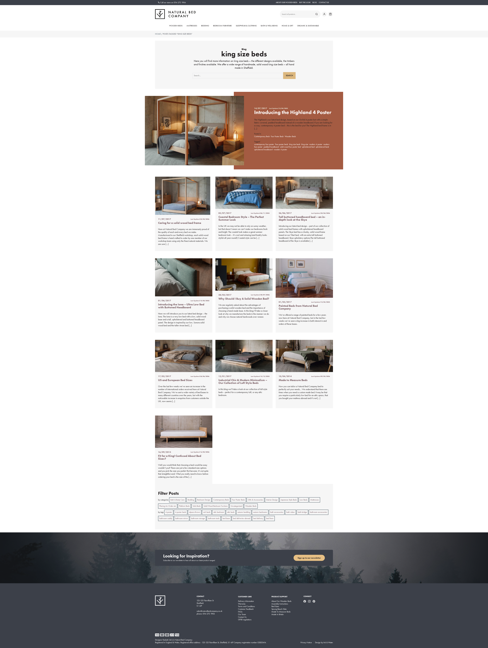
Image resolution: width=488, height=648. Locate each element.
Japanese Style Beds (289, 499)
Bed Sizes (275, 606)
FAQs (240, 611)
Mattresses (192, 25)
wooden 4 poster (280, 149)
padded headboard (271, 146)
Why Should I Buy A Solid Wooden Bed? (243, 299)
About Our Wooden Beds (286, 2)
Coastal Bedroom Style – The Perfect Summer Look (241, 218)
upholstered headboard (263, 149)
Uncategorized (236, 506)
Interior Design (272, 499)
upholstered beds (322, 146)
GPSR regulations (244, 619)
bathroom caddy (165, 518)
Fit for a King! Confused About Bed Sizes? (179, 457)
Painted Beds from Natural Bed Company (298, 307)
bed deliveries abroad (241, 518)
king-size (304, 144)
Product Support (279, 596)
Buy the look (304, 2)
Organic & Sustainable (308, 25)
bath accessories (276, 512)
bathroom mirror (181, 518)
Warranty (241, 604)
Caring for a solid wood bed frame (179, 223)
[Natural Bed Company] (175, 14)
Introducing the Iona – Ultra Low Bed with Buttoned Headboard (181, 306)
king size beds (294, 144)
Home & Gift (287, 25)
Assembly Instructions (279, 604)
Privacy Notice (306, 642)
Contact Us (324, 2)
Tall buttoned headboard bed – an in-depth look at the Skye (302, 218)
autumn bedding (244, 512)
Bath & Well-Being (269, 25)
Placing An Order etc (167, 506)
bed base (226, 518)
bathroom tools (213, 518)
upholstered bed (308, 146)
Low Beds (303, 499)
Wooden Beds (175, 25)
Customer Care (245, 596)
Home (158, 34)
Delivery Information (246, 601)
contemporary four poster (264, 144)
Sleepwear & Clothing (246, 25)
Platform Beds (184, 506)
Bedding (205, 25)
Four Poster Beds (277, 136)
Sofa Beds (197, 506)
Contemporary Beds (262, 136)
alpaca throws (194, 512)
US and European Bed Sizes (175, 380)
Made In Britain (277, 614)
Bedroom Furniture (222, 25)
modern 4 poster (315, 144)
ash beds (206, 512)
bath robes (290, 512)
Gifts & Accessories (255, 499)
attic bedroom (218, 512)
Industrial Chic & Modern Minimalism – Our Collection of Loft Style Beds (242, 381)
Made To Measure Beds (281, 611)
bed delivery (258, 518)
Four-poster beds (281, 144)
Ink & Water (328, 642)
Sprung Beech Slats (279, 609)
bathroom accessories (318, 512)
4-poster (168, 512)
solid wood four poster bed (290, 146)
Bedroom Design (203, 499)
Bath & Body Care (177, 499)
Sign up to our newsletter (309, 558)
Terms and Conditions (246, 606)
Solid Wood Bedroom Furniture (216, 506)
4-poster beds (180, 512)
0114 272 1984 (180, 2)
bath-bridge (302, 512)
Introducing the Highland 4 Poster (292, 112)
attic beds (230, 512)
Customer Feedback (246, 609)
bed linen (269, 518)
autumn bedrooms (260, 512)
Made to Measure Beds (293, 380)
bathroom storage (198, 518)
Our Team (242, 614)
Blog (314, 2)
